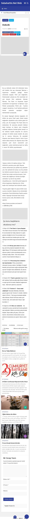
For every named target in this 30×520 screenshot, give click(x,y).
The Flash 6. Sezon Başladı (17, 228)
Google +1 (5, 34)
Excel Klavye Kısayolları (10, 12)
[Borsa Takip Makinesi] (15, 346)
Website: (5, 490)
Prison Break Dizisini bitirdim (11, 443)
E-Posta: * (5, 485)
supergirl (12, 325)
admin (9, 28)
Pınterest (12, 34)
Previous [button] (26, 13)
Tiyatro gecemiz (15, 278)
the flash (20, 325)
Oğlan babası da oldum (9, 414)
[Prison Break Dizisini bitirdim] (15, 438)
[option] (16, 12)
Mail (18, 34)
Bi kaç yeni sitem (15, 245)
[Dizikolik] (15, 54)
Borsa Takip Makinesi (8, 351)
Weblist (21, 518)
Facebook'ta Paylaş (8, 32)
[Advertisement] (15, 71)
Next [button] (28, 13)
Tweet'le (17, 32)
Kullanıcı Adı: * (6, 479)
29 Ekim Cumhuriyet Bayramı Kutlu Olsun (15, 381)
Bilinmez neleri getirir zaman (21, 328)
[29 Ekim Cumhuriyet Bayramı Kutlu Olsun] (15, 376)
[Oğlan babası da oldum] (15, 409)
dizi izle (5, 325)
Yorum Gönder (8, 499)
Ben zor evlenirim (17, 306)
